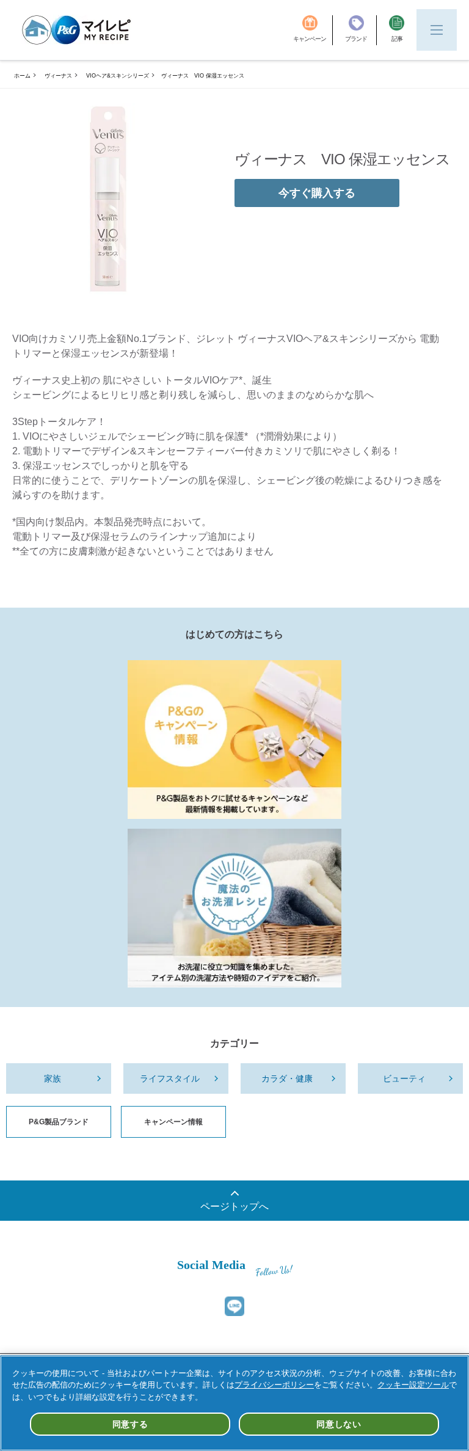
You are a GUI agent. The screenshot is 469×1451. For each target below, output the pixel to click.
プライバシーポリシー (274, 1384)
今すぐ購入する (316, 193)
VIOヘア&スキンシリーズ (117, 76)
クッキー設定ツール (413, 1384)
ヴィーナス (58, 76)
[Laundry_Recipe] (234, 908)
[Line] (234, 1306)
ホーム (22, 76)
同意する (130, 1424)
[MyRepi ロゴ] (76, 30)
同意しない (339, 1424)
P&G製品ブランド (59, 1122)
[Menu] (436, 30)
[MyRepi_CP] (234, 739)
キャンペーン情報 (173, 1122)
